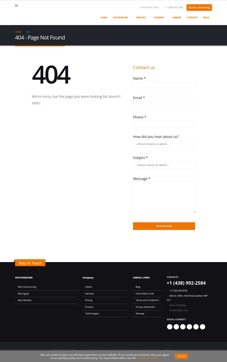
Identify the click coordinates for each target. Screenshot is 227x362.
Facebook (169, 326)
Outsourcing (120, 17)
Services (140, 17)
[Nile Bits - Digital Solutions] (45, 13)
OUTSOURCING (24, 277)
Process (89, 306)
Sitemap (140, 313)
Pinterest (183, 326)
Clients (88, 286)
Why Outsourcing (27, 286)
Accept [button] (182, 356)
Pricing (88, 300)
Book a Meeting (199, 7)
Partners (89, 293)
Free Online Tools (149, 7)
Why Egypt (23, 293)
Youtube (189, 326)
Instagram (196, 326)
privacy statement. (148, 358)
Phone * (139, 117)
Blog (206, 17)
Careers (176, 17)
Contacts (192, 17)
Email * (139, 97)
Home (104, 17)
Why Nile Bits (25, 300)
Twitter (176, 326)
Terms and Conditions (147, 300)
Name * (139, 78)
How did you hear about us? (156, 136)
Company (159, 17)
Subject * (140, 157)
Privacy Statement (145, 306)
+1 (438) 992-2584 (174, 7)
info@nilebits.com (178, 310)
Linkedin (202, 326)
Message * (141, 178)
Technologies (92, 313)
